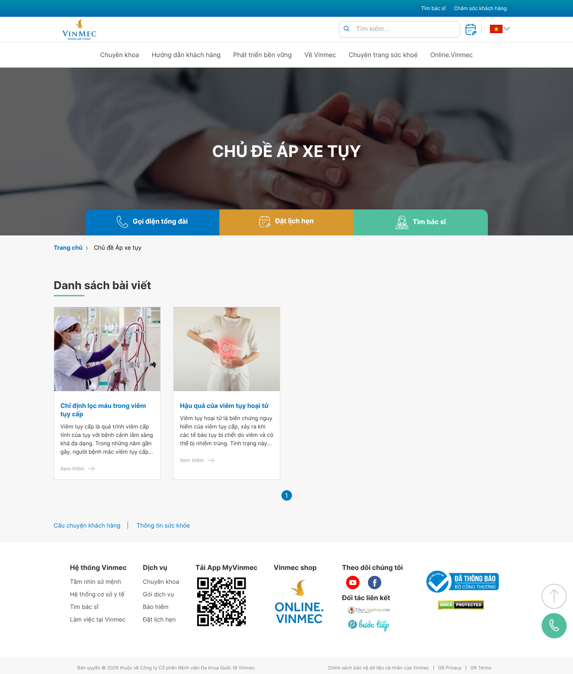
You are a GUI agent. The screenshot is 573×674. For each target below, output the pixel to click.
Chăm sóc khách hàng (480, 8)
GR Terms (480, 668)
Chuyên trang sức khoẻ (383, 55)
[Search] (346, 29)
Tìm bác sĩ (433, 8)
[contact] (554, 625)
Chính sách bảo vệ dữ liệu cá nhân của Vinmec (378, 668)
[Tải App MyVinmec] (221, 602)
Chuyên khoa (119, 55)
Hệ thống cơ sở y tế (97, 594)
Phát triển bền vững (262, 55)
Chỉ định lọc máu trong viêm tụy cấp (103, 410)
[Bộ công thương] (461, 581)
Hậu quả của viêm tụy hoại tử (224, 406)
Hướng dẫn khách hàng (186, 55)
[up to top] (554, 596)
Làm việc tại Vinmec (97, 619)
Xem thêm (72, 468)
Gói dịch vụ (158, 594)
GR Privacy (449, 668)
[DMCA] (461, 605)
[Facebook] (374, 582)
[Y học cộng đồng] (369, 610)
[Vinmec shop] (299, 602)
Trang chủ (68, 247)
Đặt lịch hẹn (159, 619)
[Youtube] (352, 582)
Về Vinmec (320, 55)
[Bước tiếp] (369, 625)
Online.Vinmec (451, 55)
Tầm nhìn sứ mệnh (95, 581)
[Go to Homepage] (79, 29)
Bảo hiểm (156, 607)
